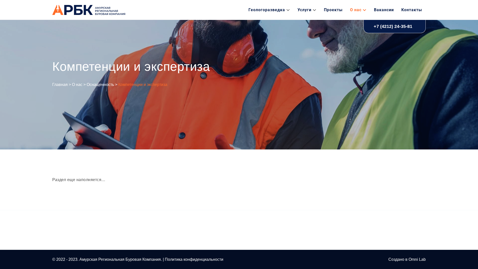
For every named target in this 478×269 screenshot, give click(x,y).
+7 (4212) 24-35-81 (393, 26)
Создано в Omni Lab (407, 259)
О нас (77, 84)
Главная (60, 84)
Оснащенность (100, 84)
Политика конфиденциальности (194, 259)
